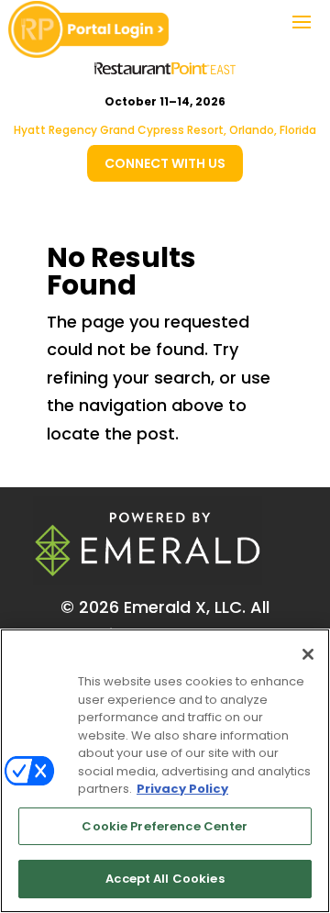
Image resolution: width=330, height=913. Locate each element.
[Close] (308, 654)
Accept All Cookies (164, 878)
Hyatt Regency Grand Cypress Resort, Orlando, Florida (165, 130)
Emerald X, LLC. (185, 607)
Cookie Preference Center (165, 826)
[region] (165, 771)
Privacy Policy (182, 788)
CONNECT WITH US (165, 163)
